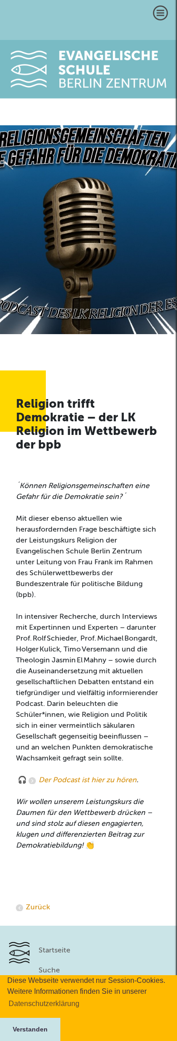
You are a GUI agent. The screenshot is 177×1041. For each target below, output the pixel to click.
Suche (49, 970)
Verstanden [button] (30, 1029)
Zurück (38, 907)
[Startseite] (88, 69)
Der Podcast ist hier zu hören (88, 780)
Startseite (54, 950)
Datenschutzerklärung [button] (44, 1003)
